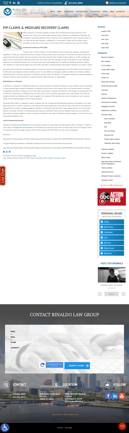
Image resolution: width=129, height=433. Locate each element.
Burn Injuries (105, 61)
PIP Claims (26, 158)
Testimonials (95, 11)
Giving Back (68, 11)
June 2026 (105, 39)
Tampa (106, 222)
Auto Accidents (109, 119)
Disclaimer (68, 428)
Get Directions (48, 404)
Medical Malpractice (108, 98)
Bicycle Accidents (107, 57)
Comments (15, 348)
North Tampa (108, 227)
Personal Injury (81, 11)
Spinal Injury (105, 157)
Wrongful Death (107, 180)
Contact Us (120, 11)
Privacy (52, 365)
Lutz (105, 237)
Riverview (107, 243)
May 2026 (105, 43)
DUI (105, 127)
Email (13, 337)
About (59, 11)
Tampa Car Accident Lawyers (57, 158)
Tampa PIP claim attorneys (23, 127)
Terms (56, 365)
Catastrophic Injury (108, 69)
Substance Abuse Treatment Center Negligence (111, 162)
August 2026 (106, 31)
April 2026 (105, 47)
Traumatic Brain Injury (112, 143)
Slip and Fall (108, 135)
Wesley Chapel (109, 248)
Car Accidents (106, 65)
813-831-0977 (19, 397)
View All (112, 294)
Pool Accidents (109, 131)
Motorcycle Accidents (109, 102)
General (104, 94)
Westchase (108, 253)
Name (13, 331)
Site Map (60, 428)
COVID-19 (104, 78)
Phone (13, 342)
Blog (112, 11)
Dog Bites (107, 123)
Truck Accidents (106, 168)
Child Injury (105, 73)
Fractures (104, 90)
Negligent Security (108, 106)
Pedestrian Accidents (108, 110)
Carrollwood (108, 232)
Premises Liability (107, 149)
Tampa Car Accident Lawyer (38, 158)
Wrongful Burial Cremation (111, 176)
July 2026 (104, 35)
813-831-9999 (76, 3)
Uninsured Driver (107, 172)
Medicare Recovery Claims (15, 158)
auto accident (43, 33)
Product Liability (107, 153)
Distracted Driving (107, 82)
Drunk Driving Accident (109, 86)
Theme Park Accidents (112, 139)
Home (52, 11)
